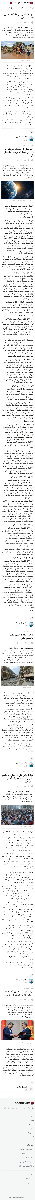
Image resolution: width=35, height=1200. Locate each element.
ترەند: (32, 8)
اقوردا (8, 8)
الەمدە (32, 1137)
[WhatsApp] (28, 23)
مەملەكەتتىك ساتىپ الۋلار (26, 1166)
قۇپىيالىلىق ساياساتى (27, 1154)
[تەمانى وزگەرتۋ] (9, 3)
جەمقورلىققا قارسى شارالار (26, 1162)
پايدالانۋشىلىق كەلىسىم (27, 1150)
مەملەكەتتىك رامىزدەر (27, 1158)
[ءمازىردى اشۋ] (3, 2)
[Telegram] (25, 23)
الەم (32, 132)
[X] (17, 23)
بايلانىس (31, 1183)
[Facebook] (21, 23)
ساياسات (31, 1125)
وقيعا (19, 8)
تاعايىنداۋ (13, 8)
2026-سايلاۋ (25, 8)
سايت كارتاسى (29, 1179)
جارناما (31, 1187)
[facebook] (25, 1108)
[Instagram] (32, 23)
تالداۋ (32, 1129)
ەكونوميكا (31, 1133)
